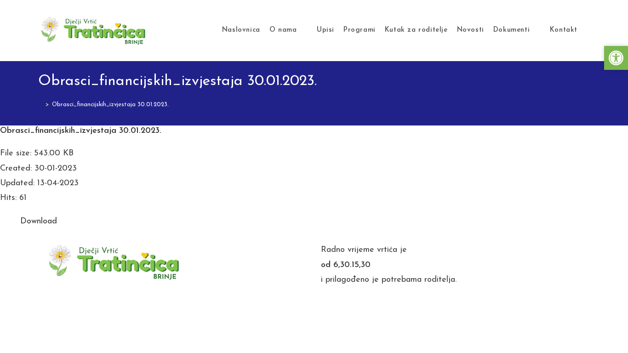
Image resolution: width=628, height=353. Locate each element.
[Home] (40, 105)
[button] (616, 58)
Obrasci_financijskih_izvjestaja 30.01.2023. (110, 105)
